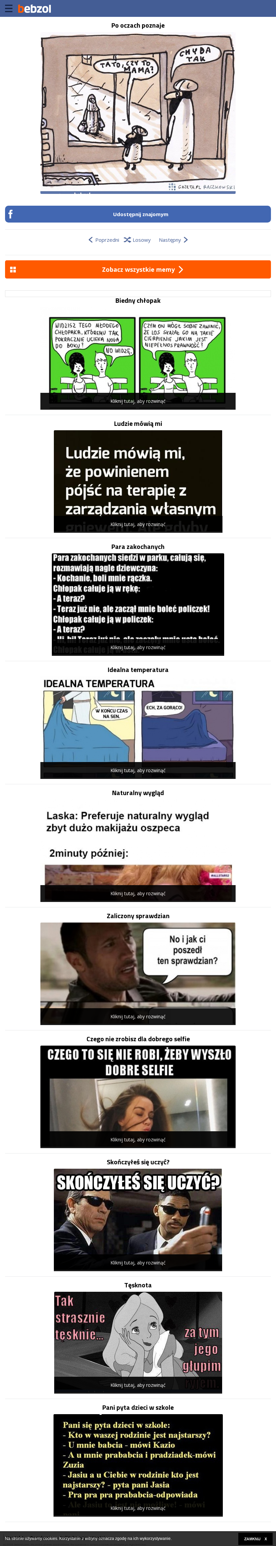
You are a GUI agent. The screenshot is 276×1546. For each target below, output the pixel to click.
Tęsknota (138, 1285)
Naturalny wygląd (138, 792)
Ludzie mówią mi (138, 423)
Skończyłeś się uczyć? (138, 1162)
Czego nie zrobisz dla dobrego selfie (138, 1038)
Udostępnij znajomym (140, 214)
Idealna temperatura (138, 669)
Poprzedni (107, 239)
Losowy (142, 239)
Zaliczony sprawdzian (138, 915)
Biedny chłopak (138, 300)
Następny (170, 239)
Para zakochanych (138, 546)
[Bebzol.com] (34, 8)
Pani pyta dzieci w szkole (138, 1407)
